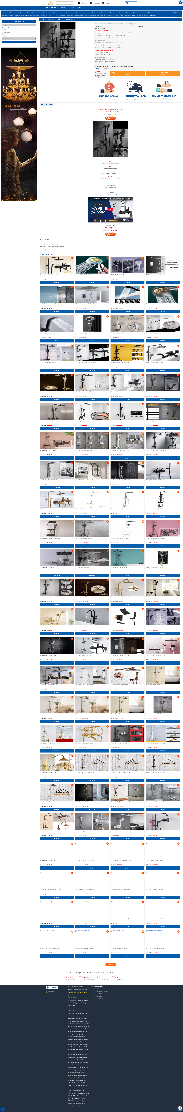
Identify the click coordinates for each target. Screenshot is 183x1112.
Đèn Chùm (56, 15)
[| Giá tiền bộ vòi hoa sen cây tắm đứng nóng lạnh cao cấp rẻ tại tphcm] (50, 3)
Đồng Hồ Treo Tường (69, 12)
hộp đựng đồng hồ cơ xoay (75, 1031)
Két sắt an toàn (111, 15)
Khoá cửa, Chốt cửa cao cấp (121, 12)
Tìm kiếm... (72, 2)
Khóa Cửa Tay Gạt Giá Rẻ (108, 12)
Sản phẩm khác (153, 15)
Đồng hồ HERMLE (78, 12)
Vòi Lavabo (10, 15)
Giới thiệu (54, 7)
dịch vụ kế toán (76, 1062)
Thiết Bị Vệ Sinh (52, 12)
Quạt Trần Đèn (60, 12)
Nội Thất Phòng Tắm (79, 15)
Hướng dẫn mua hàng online (99, 988)
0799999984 (102, 68)
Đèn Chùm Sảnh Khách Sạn (90, 15)
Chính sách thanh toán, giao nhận (101, 991)
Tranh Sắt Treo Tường (88, 12)
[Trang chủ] (47, 8)
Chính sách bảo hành (98, 996)
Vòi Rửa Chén (17, 15)
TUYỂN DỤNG (63, 7)
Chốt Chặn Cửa (36, 15)
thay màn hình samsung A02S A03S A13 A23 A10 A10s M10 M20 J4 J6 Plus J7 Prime (77, 1083)
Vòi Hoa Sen (4, 15)
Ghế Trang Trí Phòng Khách (46, 15)
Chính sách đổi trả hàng (99, 998)
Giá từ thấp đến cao (7, 30)
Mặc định (5, 29)
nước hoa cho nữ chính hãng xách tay (76, 1018)
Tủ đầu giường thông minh (29, 12)
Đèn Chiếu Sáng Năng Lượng (142, 15)
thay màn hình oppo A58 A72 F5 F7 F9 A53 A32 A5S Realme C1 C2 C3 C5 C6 (78, 1088)
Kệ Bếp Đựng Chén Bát (133, 12)
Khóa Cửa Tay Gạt (98, 12)
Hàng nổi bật (5, 35)
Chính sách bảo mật (98, 993)
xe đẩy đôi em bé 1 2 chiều (81, 1023)
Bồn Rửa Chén (142, 12)
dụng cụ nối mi (83, 1039)
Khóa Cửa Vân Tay (120, 15)
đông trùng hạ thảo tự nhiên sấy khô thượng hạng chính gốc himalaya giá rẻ (77, 1101)
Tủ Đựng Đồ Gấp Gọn (150, 12)
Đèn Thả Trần (62, 15)
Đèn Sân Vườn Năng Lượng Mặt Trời (173, 12)
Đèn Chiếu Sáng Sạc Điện (130, 15)
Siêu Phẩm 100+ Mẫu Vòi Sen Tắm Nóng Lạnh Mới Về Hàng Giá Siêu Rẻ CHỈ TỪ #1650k (111, 194)
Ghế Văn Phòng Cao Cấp (102, 15)
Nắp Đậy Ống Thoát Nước (26, 15)
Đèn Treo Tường (70, 15)
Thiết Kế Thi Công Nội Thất (42, 12)
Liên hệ (79, 7)
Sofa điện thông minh (18, 12)
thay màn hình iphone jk (81, 1067)
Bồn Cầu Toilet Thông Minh (7, 12)
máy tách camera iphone (76, 1106)
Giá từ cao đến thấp (7, 32)
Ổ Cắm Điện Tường (160, 12)
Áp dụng (19, 41)
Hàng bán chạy (6, 34)
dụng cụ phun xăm (75, 1039)
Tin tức (72, 7)
